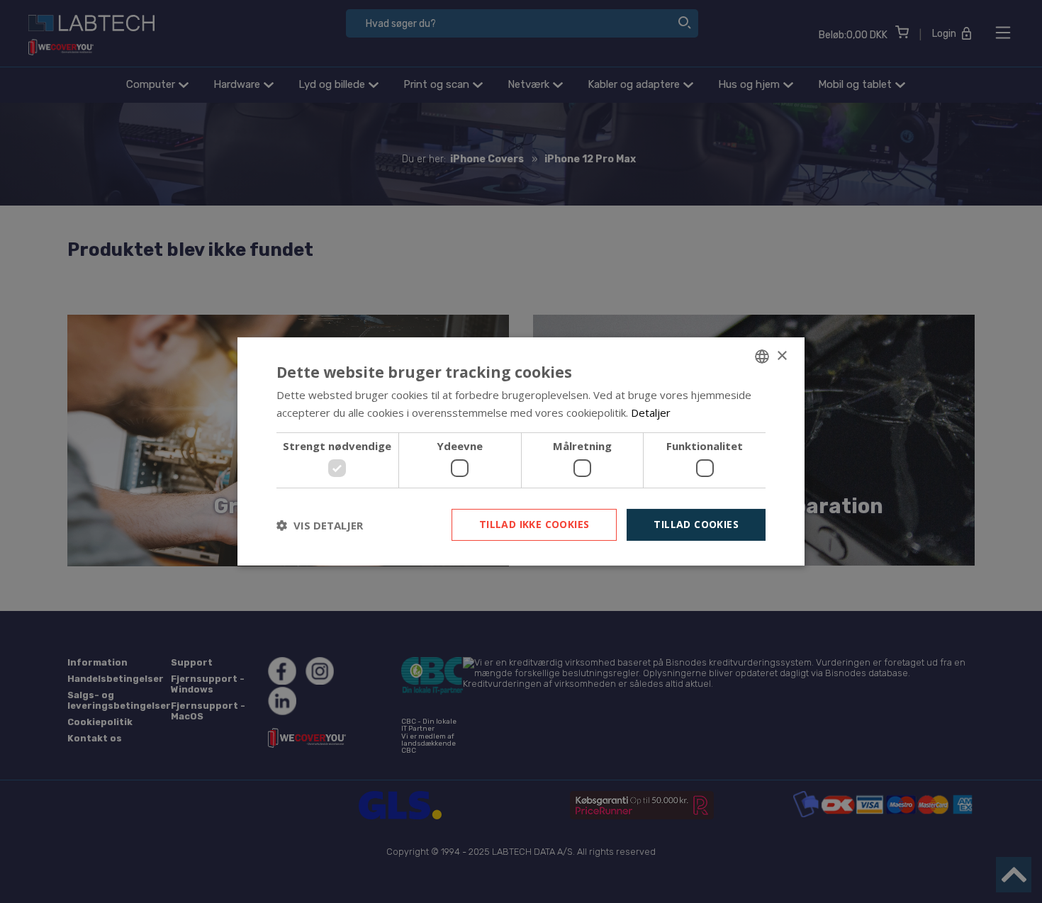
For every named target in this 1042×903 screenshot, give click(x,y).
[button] (319, 525)
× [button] (781, 355)
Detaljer (651, 412)
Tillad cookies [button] (696, 524)
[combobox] (762, 356)
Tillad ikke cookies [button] (534, 524)
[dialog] (521, 451)
